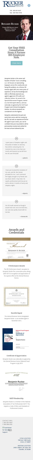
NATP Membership (16, 398)
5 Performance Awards (16, 266)
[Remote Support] (7, 432)
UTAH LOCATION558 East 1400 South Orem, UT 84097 (24, 440)
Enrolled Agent (16, 313)
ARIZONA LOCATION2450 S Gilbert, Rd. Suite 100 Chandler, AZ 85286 (22, 447)
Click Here (16, 63)
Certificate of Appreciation (16, 356)
